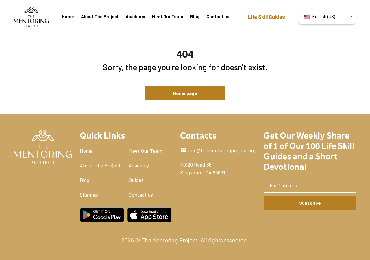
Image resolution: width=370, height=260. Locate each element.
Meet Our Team (145, 150)
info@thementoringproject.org (222, 150)
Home (86, 150)
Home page (185, 93)
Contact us (141, 194)
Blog (84, 180)
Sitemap (89, 194)
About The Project (100, 165)
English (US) (323, 16)
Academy (139, 165)
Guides (136, 180)
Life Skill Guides (266, 17)
